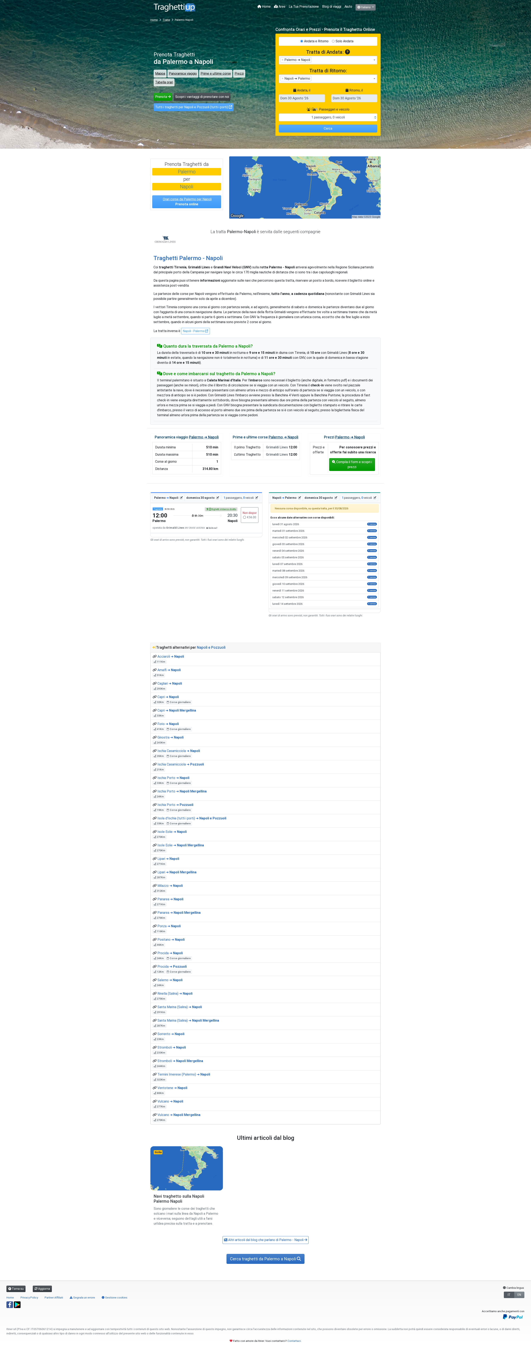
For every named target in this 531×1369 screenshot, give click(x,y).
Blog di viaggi (331, 7)
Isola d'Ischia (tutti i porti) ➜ (191, 818)
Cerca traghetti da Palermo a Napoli (263, 1258)
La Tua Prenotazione (304, 7)
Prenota (161, 97)
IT (509, 1294)
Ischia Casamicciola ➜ (178, 751)
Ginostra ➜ (170, 737)
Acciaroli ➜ (170, 656)
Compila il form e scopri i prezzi (353, 464)
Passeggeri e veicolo (334, 109)
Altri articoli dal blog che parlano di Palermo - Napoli (265, 1240)
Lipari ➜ (168, 859)
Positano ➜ (171, 940)
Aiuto (348, 7)
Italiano (365, 7)
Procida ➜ (170, 953)
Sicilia (158, 1152)
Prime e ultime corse (216, 73)
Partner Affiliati (54, 1297)
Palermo (187, 172)
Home (266, 7)
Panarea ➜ (170, 899)
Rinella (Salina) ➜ (174, 993)
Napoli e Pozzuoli (211, 647)
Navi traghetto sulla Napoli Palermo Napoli (179, 1199)
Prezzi (239, 73)
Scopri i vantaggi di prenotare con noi (202, 97)
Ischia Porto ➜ (173, 778)
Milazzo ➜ (170, 886)
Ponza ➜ (169, 926)
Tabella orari (164, 82)
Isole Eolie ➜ (172, 832)
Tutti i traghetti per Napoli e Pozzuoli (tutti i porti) (192, 107)
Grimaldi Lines (165, 239)
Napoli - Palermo (194, 331)
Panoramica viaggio (183, 73)
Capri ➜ (168, 697)
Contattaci (294, 1340)
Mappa (160, 73)
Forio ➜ (168, 724)
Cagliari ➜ (169, 683)
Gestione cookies (116, 1297)
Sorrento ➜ (170, 1034)
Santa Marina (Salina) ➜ (179, 1007)
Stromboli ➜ (171, 1047)
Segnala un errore (84, 1297)
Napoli (186, 187)
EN (519, 1294)
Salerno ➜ (170, 980)
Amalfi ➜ (169, 670)
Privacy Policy (29, 1297)
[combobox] (328, 60)
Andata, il (303, 90)
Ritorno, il (355, 90)
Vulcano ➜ (170, 1101)
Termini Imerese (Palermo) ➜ (183, 1074)
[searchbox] (313, 59)
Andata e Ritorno (316, 41)
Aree (281, 7)
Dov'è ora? (212, 528)
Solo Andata (344, 41)
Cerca (328, 128)
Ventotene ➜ (172, 1088)
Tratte (166, 19)
